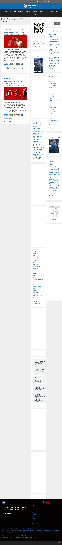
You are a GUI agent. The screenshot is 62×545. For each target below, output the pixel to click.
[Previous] (34, 66)
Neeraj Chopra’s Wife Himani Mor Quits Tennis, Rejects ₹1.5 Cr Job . (16, 0)
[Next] (43, 66)
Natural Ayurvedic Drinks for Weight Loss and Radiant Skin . (45, 2)
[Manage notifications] (59, 542)
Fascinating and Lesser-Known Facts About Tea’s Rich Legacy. (15, 2)
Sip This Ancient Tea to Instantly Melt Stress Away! (45, 0)
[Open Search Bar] (36, 15)
